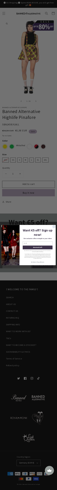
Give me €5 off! (37, 247)
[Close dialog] (54, 226)
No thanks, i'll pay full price (37, 262)
